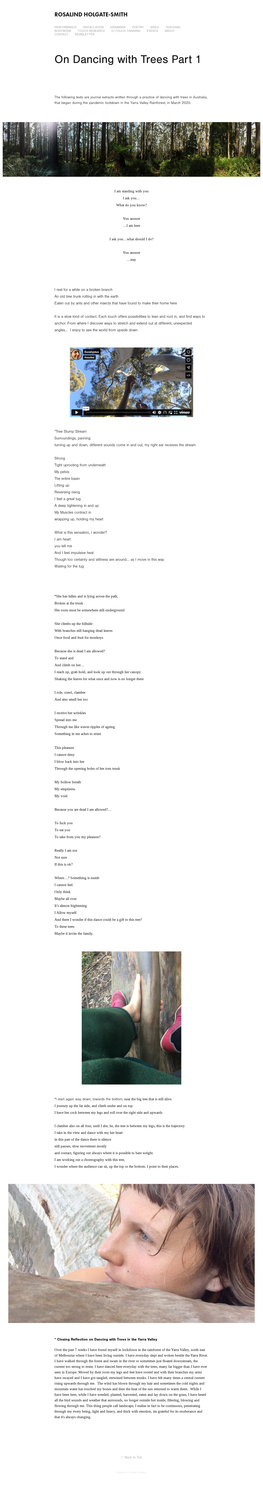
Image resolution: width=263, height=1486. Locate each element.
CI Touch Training (125, 31)
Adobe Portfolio (138, 1472)
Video (154, 27)
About (170, 31)
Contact (61, 34)
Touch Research (91, 31)
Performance (65, 27)
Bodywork (62, 31)
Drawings (118, 27)
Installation (93, 27)
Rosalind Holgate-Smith (91, 14)
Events (152, 31)
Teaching (173, 27)
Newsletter (85, 34)
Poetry (138, 27)
